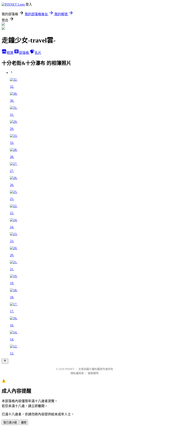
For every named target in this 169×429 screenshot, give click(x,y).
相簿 (10, 53)
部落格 (24, 53)
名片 (38, 53)
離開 (23, 422)
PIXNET (69, 369)
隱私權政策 (77, 373)
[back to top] (5, 361)
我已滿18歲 (10, 422)
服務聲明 (93, 373)
